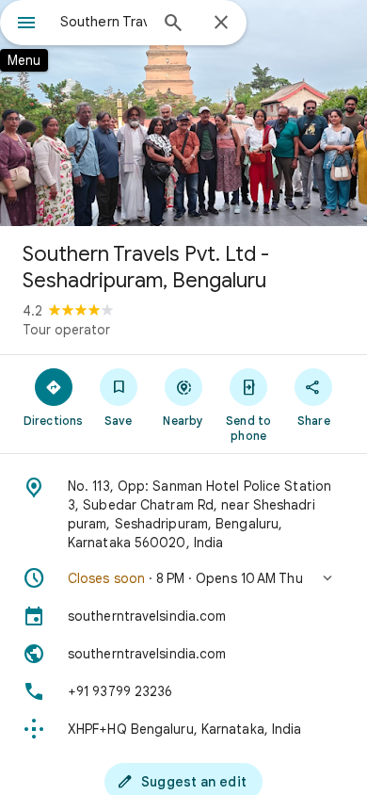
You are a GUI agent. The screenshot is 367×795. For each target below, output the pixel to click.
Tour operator (66, 329)
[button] (183, 578)
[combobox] (103, 21)
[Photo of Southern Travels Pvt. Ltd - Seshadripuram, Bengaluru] (183, 113)
